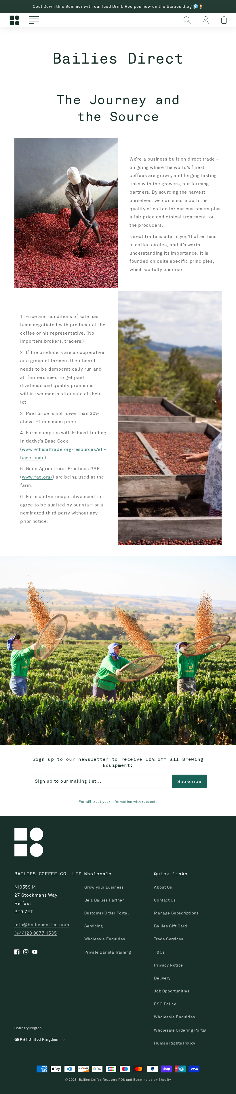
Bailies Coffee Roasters (98, 1080)
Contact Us (165, 900)
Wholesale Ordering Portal (180, 1030)
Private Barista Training (107, 952)
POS (121, 1080)
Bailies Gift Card (170, 926)
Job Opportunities (171, 991)
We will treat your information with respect (117, 801)
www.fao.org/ (37, 477)
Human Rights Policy (174, 1043)
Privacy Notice (168, 965)
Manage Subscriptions (176, 913)
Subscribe (189, 781)
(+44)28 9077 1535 (35, 933)
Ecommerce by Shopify (152, 1080)
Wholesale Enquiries (104, 938)
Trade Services (168, 938)
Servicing (93, 926)
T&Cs (159, 952)
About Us (163, 887)
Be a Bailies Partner (104, 900)
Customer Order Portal (106, 913)
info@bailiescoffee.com (41, 924)
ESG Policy (165, 1004)
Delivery (162, 978)
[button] (34, 20)
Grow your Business (104, 887)
